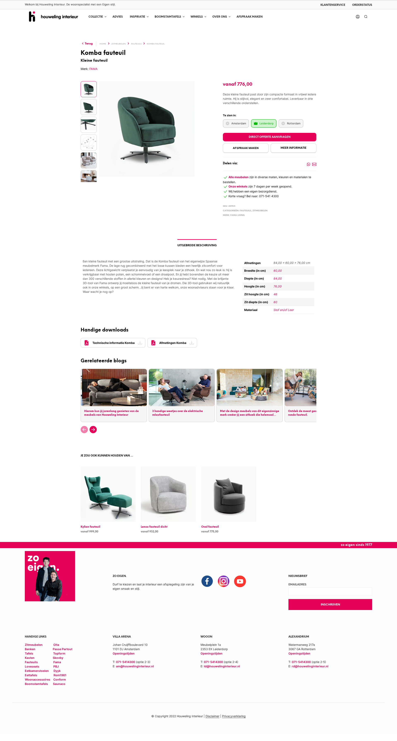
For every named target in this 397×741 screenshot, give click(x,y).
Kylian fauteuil (90, 527)
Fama (57, 662)
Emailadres (297, 584)
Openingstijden (211, 653)
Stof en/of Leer (284, 310)
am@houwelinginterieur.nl (135, 666)
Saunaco (59, 684)
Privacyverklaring (234, 716)
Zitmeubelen (118, 44)
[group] (114, 395)
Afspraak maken (250, 17)
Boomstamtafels (168, 17)
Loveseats (32, 666)
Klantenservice (332, 5)
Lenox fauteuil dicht (154, 527)
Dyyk (57, 671)
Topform (59, 653)
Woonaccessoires (38, 679)
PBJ (56, 666)
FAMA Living (237, 215)
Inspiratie (137, 17)
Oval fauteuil (210, 527)
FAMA (93, 69)
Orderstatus (362, 5)
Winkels (197, 17)
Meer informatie (293, 148)
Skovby (58, 657)
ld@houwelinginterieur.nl (222, 666)
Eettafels (31, 675)
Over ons (219, 17)
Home (102, 44)
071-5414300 (125, 662)
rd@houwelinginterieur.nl (310, 666)
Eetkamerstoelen (37, 671)
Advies (117, 17)
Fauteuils (136, 44)
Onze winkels (238, 186)
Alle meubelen (238, 177)
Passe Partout (62, 649)
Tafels (29, 653)
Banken (30, 649)
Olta (56, 644)
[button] (84, 429)
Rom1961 (59, 675)
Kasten (30, 657)
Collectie (95, 17)
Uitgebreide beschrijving (197, 245)
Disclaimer (212, 716)
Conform (59, 679)
